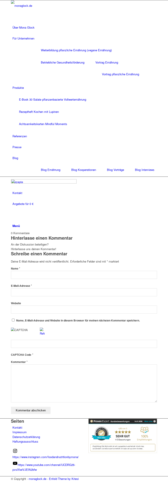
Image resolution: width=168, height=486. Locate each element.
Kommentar (19, 362)
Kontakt (17, 427)
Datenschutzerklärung (26, 437)
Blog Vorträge (115, 170)
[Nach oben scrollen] (1, 483)
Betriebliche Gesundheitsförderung (62, 62)
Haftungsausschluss (25, 441)
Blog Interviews (144, 170)
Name (15, 268)
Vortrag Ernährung (106, 62)
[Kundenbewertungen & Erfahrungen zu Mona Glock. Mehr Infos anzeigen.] (122, 452)
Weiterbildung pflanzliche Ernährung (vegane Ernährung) (76, 50)
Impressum (19, 432)
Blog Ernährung (50, 170)
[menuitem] (84, 27)
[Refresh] (42, 333)
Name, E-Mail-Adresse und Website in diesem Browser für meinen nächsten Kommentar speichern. (78, 320)
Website (16, 303)
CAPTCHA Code (21, 355)
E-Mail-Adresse (21, 286)
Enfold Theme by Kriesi (64, 479)
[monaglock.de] (44, 5)
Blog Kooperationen (83, 170)
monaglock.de (37, 479)
